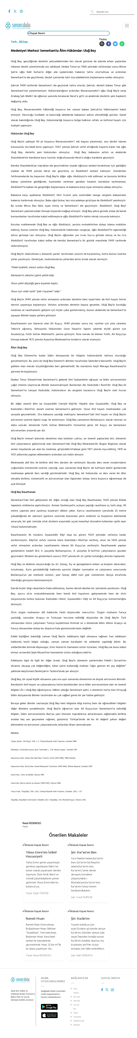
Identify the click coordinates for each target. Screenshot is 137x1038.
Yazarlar (77, 1016)
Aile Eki (77, 1000)
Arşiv (76, 1012)
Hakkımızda (79, 1020)
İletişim (77, 1024)
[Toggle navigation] (127, 25)
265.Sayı (23, 42)
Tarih (14, 42)
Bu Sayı (77, 996)
